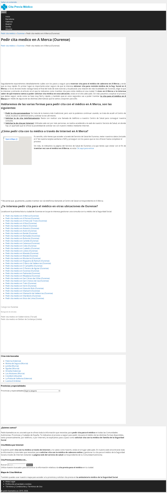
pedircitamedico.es (11, 491)
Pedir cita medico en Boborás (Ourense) (22, 238)
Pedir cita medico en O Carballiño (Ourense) (23, 266)
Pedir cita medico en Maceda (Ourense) (21, 253)
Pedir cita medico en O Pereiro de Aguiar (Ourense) (27, 268)
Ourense (20, 33)
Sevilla (8, 26)
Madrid (8, 24)
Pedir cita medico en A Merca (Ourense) (22, 216)
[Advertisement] (63, 65)
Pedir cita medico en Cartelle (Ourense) (21, 241)
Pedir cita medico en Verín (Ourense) (20, 286)
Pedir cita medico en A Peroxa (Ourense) (22, 218)
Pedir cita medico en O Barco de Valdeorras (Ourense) (28, 263)
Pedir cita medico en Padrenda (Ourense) (22, 273)
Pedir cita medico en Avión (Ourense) (21, 231)
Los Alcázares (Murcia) (15, 373)
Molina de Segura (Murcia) (16, 363)
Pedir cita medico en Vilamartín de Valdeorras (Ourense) (29, 293)
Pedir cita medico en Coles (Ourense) (20, 246)
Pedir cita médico (8, 33)
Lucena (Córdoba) (13, 381)
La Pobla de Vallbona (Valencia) (18, 378)
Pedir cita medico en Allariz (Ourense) (21, 226)
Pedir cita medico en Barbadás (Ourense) (22, 236)
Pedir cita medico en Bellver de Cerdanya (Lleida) (21, 319)
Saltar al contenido (9, 2)
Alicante (8, 29)
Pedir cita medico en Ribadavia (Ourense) (22, 276)
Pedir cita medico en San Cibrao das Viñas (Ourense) (27, 278)
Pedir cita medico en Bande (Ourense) (21, 233)
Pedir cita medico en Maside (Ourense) (21, 256)
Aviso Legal (10, 481)
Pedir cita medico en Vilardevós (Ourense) (23, 296)
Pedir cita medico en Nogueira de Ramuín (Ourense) (27, 261)
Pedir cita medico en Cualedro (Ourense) (22, 248)
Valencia (8, 21)
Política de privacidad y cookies (18, 484)
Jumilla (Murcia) (12, 366)
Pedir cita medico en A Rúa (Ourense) (21, 223)
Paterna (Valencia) (13, 361)
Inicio (7, 16)
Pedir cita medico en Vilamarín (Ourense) (22, 291)
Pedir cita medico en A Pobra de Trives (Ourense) (26, 221)
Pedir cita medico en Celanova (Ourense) (22, 243)
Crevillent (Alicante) (13, 376)
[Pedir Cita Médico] (17, 9)
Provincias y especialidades (12, 390)
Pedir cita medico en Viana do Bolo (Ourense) (24, 288)
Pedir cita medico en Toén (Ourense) (20, 283)
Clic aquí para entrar (85, 148)
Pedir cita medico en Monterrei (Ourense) (23, 258)
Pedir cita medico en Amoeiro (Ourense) (22, 228)
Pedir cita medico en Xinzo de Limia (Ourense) (24, 298)
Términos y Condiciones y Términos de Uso (23, 486)
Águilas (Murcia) (12, 368)
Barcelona (9, 19)
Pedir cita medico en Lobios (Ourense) (21, 251)
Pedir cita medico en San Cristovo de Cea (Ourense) (27, 281)
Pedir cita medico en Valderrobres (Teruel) (19, 316)
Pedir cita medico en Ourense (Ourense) (22, 271)
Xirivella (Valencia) (13, 371)
